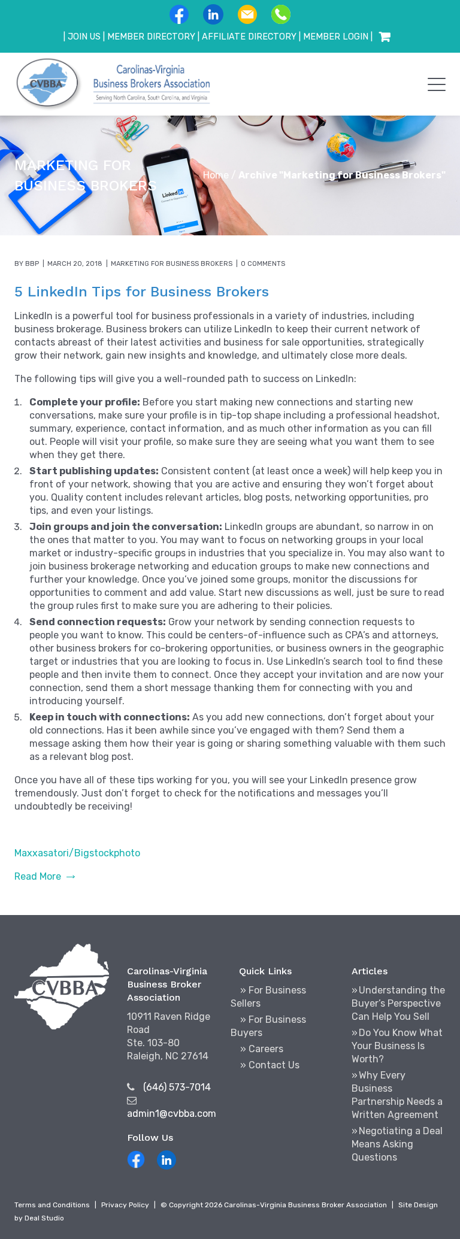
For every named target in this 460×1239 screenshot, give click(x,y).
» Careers (261, 1049)
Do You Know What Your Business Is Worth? (397, 1046)
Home (216, 175)
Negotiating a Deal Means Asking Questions (397, 1144)
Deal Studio (44, 1218)
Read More (37, 876)
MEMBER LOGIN (335, 37)
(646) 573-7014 (177, 1087)
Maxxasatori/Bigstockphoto (77, 853)
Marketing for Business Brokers (171, 264)
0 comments (263, 264)
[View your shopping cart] (384, 37)
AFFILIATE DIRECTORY (249, 37)
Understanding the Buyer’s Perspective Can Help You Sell (398, 1003)
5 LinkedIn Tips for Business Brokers (141, 291)
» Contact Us (269, 1065)
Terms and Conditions (52, 1205)
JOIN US (84, 37)
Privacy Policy (125, 1205)
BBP (32, 264)
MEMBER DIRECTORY (151, 37)
